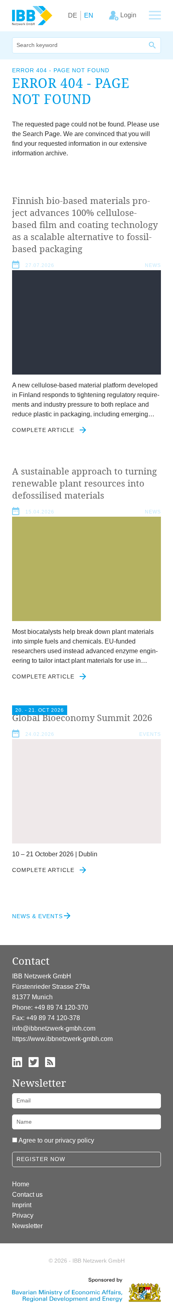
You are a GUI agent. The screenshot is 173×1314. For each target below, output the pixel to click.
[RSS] (50, 1061)
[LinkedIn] (17, 1061)
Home (20, 1184)
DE (72, 15)
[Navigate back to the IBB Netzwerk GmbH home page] (32, 15)
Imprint (21, 1205)
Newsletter (27, 1225)
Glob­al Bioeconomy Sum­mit (82, 717)
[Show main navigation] (155, 16)
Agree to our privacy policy (56, 1140)
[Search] (153, 45)
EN (88, 15)
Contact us (27, 1194)
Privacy (22, 1215)
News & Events (37, 916)
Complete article (44, 430)
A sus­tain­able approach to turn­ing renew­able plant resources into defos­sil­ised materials (84, 483)
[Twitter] (34, 1061)
